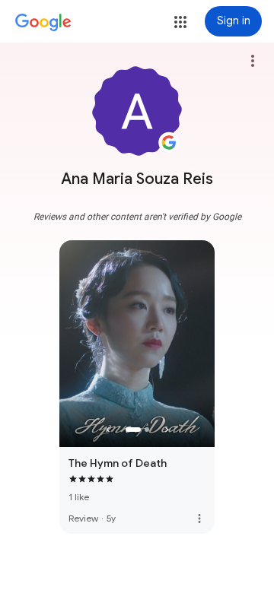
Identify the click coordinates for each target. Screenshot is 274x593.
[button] (180, 22)
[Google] (43, 23)
